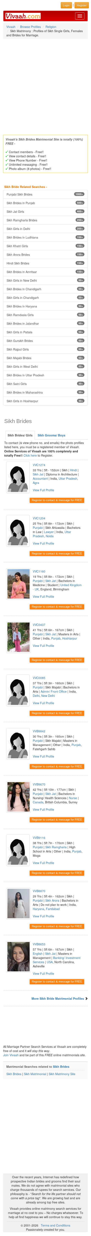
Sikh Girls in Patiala (45, 332)
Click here (30, 455)
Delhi (36, 696)
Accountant (40, 478)
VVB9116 (39, 837)
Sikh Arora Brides (45, 254)
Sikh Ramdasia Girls (45, 315)
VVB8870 (39, 891)
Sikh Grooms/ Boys (51, 435)
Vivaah (10, 27)
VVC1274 (39, 465)
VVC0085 (39, 678)
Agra (36, 483)
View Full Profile (43, 490)
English (38, 953)
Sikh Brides (61, 1066)
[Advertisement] (45, 85)
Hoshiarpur (69, 638)
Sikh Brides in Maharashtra (45, 392)
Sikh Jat (38, 474)
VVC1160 (39, 571)
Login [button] (66, 5)
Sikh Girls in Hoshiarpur (45, 401)
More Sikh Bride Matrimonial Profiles (58, 998)
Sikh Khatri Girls (45, 246)
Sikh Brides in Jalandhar (45, 323)
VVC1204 (39, 518)
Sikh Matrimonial (35, 1074)
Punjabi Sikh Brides (45, 194)
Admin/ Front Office (54, 691)
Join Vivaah (11, 1055)
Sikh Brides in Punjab (45, 203)
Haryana (38, 909)
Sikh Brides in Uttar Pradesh (45, 375)
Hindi (73, 470)
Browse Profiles (30, 27)
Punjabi (38, 527)
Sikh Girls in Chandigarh (45, 298)
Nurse (73, 798)
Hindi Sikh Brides (45, 263)
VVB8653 (39, 944)
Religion (51, 27)
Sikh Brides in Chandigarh (45, 289)
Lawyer (49, 532)
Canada (38, 802)
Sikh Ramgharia (56, 847)
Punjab (56, 638)
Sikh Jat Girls (45, 211)
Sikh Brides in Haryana (45, 306)
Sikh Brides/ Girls (20, 435)
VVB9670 (39, 784)
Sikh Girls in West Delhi (45, 366)
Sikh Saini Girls (45, 384)
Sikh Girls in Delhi (45, 229)
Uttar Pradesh (68, 478)
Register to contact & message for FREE (57, 500)
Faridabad (53, 909)
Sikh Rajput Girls (45, 349)
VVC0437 (39, 625)
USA (50, 962)
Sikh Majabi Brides (45, 358)
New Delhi (48, 696)
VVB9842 (39, 731)
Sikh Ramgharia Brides (45, 220)
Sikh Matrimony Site (62, 1074)
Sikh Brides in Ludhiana (45, 237)
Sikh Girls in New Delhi (45, 280)
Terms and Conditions (55, 1225)
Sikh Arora (52, 900)
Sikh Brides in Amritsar (45, 272)
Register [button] (82, 5)
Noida (50, 536)
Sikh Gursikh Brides (45, 341)
